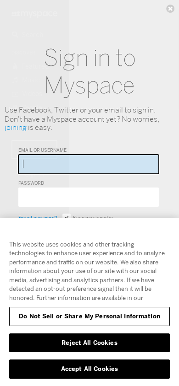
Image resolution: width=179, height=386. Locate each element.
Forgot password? (37, 217)
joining (16, 127)
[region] (89, 302)
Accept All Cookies (89, 369)
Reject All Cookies (89, 342)
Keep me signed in (93, 217)
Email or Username (42, 150)
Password (31, 183)
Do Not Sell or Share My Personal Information (89, 316)
